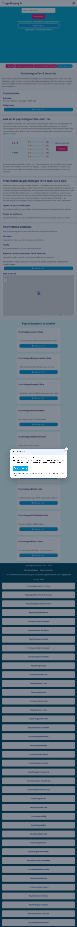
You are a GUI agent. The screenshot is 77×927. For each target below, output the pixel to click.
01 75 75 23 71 (22, 468)
